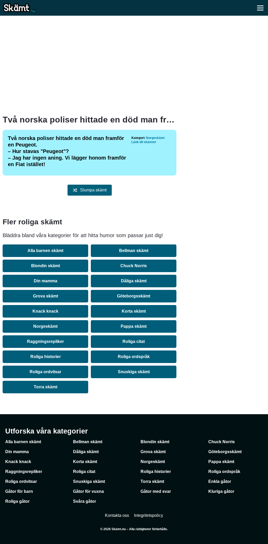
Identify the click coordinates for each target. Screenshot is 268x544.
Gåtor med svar (156, 491)
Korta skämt (134, 311)
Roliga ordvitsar (45, 372)
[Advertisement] (134, 65)
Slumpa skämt (93, 190)
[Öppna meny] (260, 8)
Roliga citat (133, 341)
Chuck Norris (133, 266)
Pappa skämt (134, 326)
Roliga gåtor (17, 501)
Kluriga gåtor (221, 491)
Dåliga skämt (134, 281)
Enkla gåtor (219, 481)
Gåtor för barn (19, 491)
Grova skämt (45, 296)
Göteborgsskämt (133, 296)
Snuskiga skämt (134, 372)
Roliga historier (45, 356)
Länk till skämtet (143, 142)
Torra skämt (45, 387)
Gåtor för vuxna (88, 491)
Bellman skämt (133, 250)
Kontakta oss (117, 515)
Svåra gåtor (84, 501)
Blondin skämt (45, 266)
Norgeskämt (155, 138)
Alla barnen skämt (45, 250)
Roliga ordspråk (134, 356)
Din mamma (45, 281)
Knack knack (45, 311)
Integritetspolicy (148, 515)
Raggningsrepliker (45, 341)
